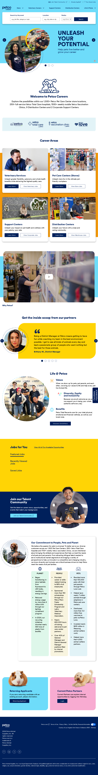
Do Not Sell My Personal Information (79, 724)
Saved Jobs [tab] (16, 470)
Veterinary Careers (34, 8)
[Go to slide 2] (49, 65)
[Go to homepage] (7, 8)
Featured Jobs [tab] (17, 454)
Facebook (4, 751)
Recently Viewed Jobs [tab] (18, 462)
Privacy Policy (63, 724)
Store (19, 8)
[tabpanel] (61, 459)
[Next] (93, 40)
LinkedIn (9, 751)
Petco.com (44, 724)
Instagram (19, 751)
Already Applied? (76, 2)
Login (62, 701)
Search (81, 19)
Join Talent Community (59, 2)
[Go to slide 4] (52, 361)
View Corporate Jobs (30, 235)
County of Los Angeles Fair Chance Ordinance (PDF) (74, 727)
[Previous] (4, 40)
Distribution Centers (72, 8)
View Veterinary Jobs (30, 186)
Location (46, 15)
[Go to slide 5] (56, 361)
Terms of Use (54, 724)
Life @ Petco (88, 8)
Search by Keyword (17, 15)
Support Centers (55, 8)
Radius (64, 15)
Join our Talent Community (22, 516)
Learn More (13, 186)
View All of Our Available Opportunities (49, 447)
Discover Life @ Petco (60, 424)
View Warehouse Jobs (78, 235)
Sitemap (93, 727)
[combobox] (51, 19)
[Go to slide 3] (52, 65)
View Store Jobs (76, 186)
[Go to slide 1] (46, 65)
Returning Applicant (19, 701)
